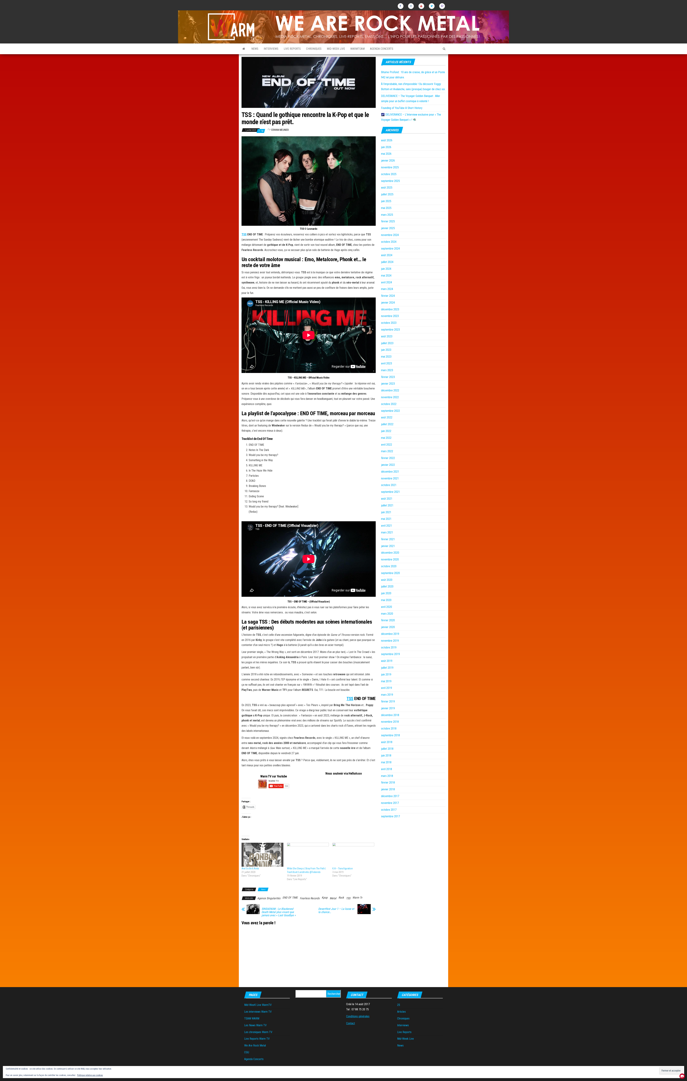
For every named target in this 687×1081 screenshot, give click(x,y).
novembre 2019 (390, 640)
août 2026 (386, 140)
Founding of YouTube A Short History (401, 108)
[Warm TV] (244, 48)
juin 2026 (386, 147)
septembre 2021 (390, 492)
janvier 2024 (388, 302)
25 (398, 1005)
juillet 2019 (387, 667)
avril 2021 (386, 525)
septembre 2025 (390, 181)
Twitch (442, 6)
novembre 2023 (390, 316)
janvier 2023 (388, 383)
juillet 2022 (387, 424)
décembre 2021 (390, 471)
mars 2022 (387, 451)
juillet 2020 (387, 586)
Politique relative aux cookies (90, 1075)
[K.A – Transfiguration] (353, 855)
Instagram (411, 6)
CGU (246, 1052)
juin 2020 (386, 593)
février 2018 (388, 782)
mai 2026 (386, 153)
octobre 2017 (388, 809)
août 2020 (386, 580)
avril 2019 (386, 688)
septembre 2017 (390, 816)
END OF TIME (290, 897)
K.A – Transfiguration (342, 868)
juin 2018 (386, 755)
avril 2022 (386, 444)
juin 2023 (386, 350)
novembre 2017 (390, 803)
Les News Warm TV (255, 1025)
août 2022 (386, 417)
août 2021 (386, 498)
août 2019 (386, 661)
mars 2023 (387, 370)
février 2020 (388, 620)
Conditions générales (357, 1016)
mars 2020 (387, 613)
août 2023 (386, 336)
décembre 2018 (390, 715)
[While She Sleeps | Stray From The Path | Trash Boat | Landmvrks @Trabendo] (308, 855)
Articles (401, 1011)
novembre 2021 (390, 478)
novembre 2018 (390, 721)
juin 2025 (386, 201)
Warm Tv (357, 897)
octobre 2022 (388, 404)
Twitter (432, 6)
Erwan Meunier (280, 129)
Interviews (271, 48)
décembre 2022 (390, 390)
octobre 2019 (388, 647)
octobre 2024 (388, 241)
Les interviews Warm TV (258, 1011)
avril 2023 (386, 363)
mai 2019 (386, 681)
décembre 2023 (390, 309)
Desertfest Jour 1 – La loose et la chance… (336, 910)
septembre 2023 (390, 329)
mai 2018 (386, 762)
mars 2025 (387, 214)
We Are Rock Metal (255, 1045)
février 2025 (388, 221)
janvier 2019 (388, 708)
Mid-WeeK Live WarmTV (258, 1005)
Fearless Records (310, 898)
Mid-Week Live (336, 48)
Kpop (325, 897)
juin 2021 (386, 512)
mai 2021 (386, 519)
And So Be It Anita (250, 868)
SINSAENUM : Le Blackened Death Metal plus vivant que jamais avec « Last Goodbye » (279, 912)
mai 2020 (386, 600)
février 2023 (388, 377)
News (254, 48)
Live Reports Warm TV (257, 1038)
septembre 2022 (390, 411)
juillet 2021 (387, 505)
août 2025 (386, 187)
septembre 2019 (390, 654)
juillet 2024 (387, 262)
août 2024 (386, 255)
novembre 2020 (390, 559)
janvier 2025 (388, 228)
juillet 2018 (387, 748)
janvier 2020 (388, 627)
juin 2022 (386, 431)
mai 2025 (386, 208)
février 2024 (388, 295)
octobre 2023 (388, 322)
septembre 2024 (390, 248)
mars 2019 (387, 694)
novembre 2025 (390, 167)
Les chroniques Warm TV (258, 1032)
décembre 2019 (390, 634)
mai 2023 (386, 356)
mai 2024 (386, 275)
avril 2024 (386, 282)
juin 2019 (386, 674)
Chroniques (313, 48)
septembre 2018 (390, 735)
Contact (350, 1023)
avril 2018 (386, 769)
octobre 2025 (388, 174)
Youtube (421, 6)
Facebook (400, 6)
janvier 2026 (388, 160)
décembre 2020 (390, 552)
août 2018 (386, 742)
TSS (244, 234)
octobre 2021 (388, 485)
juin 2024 (386, 268)
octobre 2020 (388, 566)
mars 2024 (387, 289)
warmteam (357, 48)
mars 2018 (387, 776)
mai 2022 (386, 438)
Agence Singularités (268, 898)
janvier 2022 (388, 465)
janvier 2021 (388, 546)
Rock (341, 897)
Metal (333, 898)
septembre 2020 (390, 573)
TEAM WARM (251, 1018)
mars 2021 (387, 532)
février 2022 (388, 458)
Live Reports (292, 48)
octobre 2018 (388, 728)
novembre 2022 (390, 397)
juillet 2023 (387, 343)
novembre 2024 (390, 235)
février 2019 (388, 701)
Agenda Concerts (381, 48)
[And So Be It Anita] (262, 855)
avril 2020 (386, 607)
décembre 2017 (390, 796)
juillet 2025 (387, 194)
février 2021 (388, 539)
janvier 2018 (388, 789)
